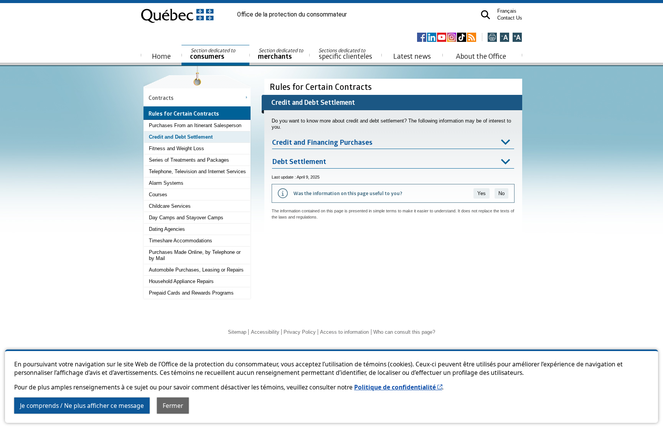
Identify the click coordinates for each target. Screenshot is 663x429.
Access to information (344, 332)
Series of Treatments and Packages (189, 160)
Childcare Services (170, 206)
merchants (281, 54)
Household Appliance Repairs (181, 281)
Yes (481, 193)
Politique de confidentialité (398, 387)
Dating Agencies (167, 229)
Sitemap (237, 332)
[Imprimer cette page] (492, 38)
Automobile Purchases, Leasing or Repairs (196, 270)
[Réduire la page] (504, 38)
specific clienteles (345, 54)
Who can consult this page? (404, 332)
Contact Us (509, 18)
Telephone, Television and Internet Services (197, 171)
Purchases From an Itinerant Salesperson (195, 125)
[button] (485, 15)
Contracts (160, 97)
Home (161, 56)
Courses (158, 194)
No (501, 193)
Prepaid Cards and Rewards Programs (191, 293)
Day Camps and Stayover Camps (186, 217)
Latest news (412, 56)
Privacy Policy (300, 332)
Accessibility (265, 332)
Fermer (173, 405)
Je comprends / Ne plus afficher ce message (82, 405)
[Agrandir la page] (517, 38)
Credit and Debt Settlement (181, 137)
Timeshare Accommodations (180, 240)
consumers (213, 54)
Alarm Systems (166, 183)
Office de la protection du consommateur (292, 14)
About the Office (481, 56)
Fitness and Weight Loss (176, 148)
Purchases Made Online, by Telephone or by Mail (195, 255)
